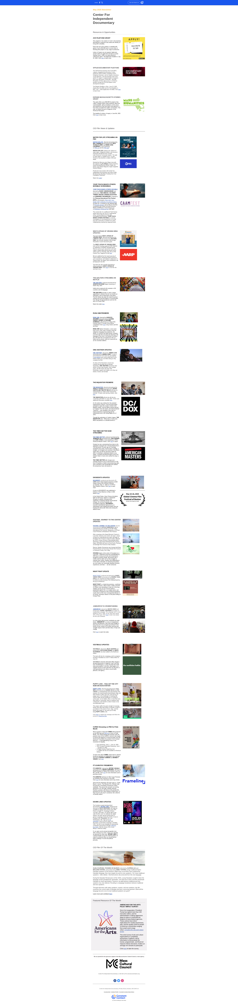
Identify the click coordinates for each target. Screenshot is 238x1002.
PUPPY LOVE (97, 688)
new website (97, 357)
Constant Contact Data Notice (126, 992)
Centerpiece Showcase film (101, 209)
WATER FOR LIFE (98, 142)
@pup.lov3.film (103, 716)
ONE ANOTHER (97, 353)
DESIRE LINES (105, 806)
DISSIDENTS (96, 480)
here (102, 58)
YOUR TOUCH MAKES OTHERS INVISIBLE (105, 189)
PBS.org (97, 148)
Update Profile (114, 992)
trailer (100, 178)
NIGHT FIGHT (97, 575)
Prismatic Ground (99, 205)
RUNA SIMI (96, 317)
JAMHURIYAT (97, 609)
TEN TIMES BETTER (99, 437)
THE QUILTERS (97, 282)
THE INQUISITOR (98, 387)
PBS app (106, 148)
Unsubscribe (107, 992)
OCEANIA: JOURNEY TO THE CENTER (104, 526)
